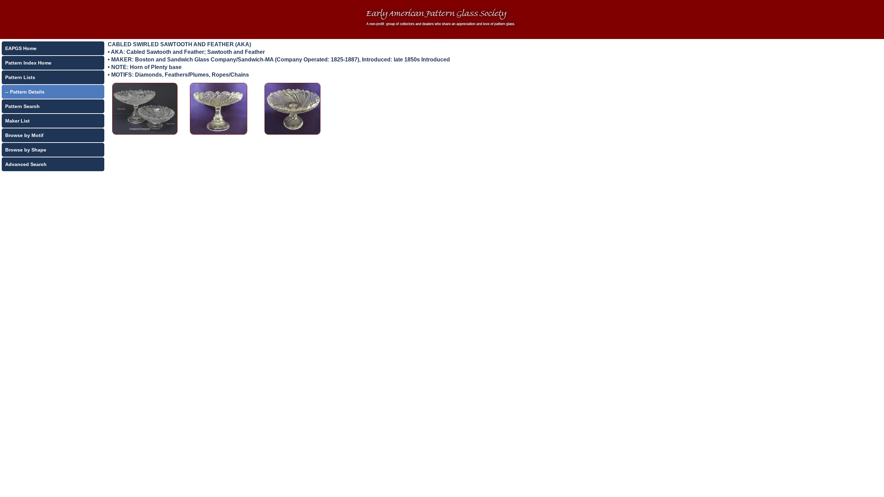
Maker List (17, 121)
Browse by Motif (24, 135)
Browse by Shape (25, 150)
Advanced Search (26, 164)
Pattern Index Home (28, 63)
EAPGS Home (21, 48)
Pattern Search (22, 106)
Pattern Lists (20, 77)
